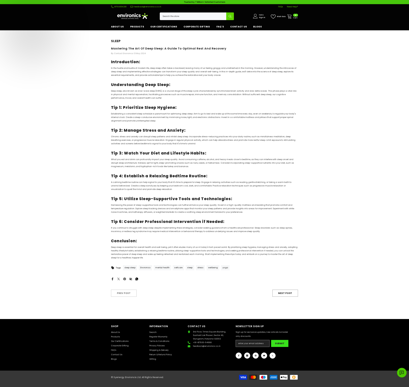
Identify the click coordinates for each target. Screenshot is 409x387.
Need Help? (292, 6)
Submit (280, 343)
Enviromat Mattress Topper (377, 375)
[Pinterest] (124, 278)
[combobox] (193, 16)
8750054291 (120, 6)
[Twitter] (118, 278)
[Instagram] (247, 356)
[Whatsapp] (136, 278)
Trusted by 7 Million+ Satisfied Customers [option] (204, 2)
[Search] (197, 16)
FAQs (280, 6)
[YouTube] (264, 356)
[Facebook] (112, 278)
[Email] (130, 278)
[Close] (406, 369)
